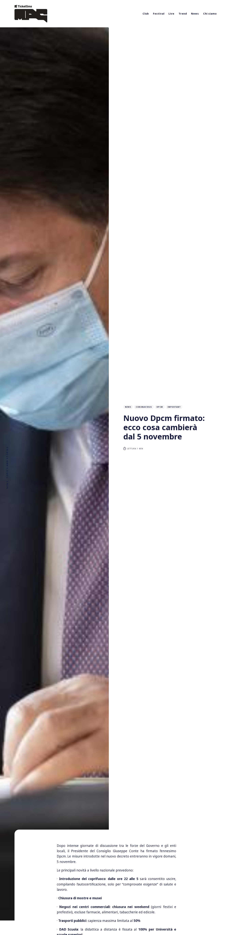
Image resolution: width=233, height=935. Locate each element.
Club (146, 13)
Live (171, 13)
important (174, 407)
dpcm (160, 407)
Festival (158, 13)
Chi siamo (210, 13)
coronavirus (144, 407)
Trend (183, 13)
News (195, 13)
